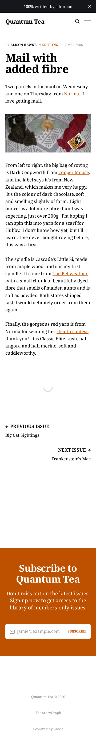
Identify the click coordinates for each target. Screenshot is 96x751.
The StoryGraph (48, 712)
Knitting (50, 45)
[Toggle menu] (87, 21)
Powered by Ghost (48, 729)
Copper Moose (73, 172)
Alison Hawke (23, 45)
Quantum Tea (24, 21)
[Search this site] (77, 21)
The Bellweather (70, 273)
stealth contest (72, 331)
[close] (89, 6)
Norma (71, 94)
